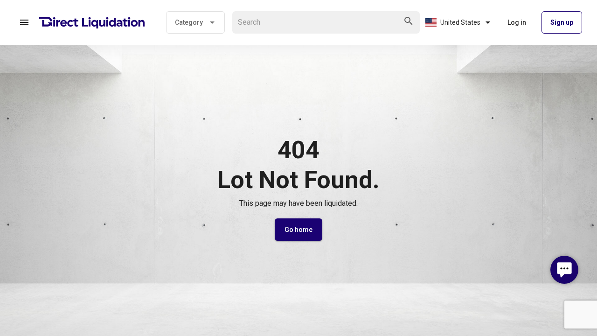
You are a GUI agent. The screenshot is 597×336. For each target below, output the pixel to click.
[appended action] (408, 21)
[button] (24, 22)
